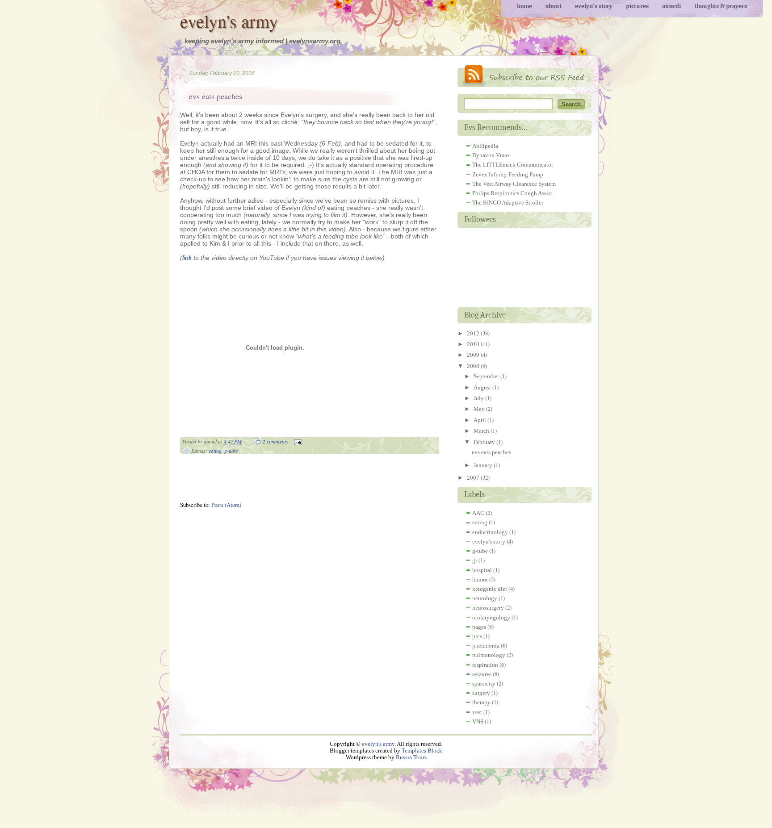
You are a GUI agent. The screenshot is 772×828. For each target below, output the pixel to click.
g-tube (231, 450)
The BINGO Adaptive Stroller (507, 202)
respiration (485, 664)
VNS (477, 721)
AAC (478, 513)
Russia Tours (411, 757)
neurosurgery (488, 607)
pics (477, 636)
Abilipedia (485, 145)
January (484, 465)
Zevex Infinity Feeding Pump (507, 174)
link (187, 257)
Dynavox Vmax (491, 155)
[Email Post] (297, 441)
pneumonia (485, 645)
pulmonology (488, 655)
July (479, 398)
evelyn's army (229, 21)
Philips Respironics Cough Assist (512, 193)
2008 (474, 366)
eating (215, 450)
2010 (474, 344)
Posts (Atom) (226, 505)
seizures (481, 674)
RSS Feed (524, 76)
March (482, 430)
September (487, 376)
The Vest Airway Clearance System (514, 183)
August (483, 387)
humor (480, 579)
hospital (482, 570)
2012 (474, 333)
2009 (474, 354)
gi (474, 560)
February (485, 442)
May (480, 409)
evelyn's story (488, 541)
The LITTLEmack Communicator (512, 164)
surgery (481, 693)
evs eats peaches (215, 96)
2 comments (275, 441)
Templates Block (422, 751)
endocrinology (490, 532)
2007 (474, 477)
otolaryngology (491, 617)
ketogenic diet (489, 588)
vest (477, 712)
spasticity (483, 683)
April (480, 420)
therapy (481, 702)
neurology (484, 598)
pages (479, 626)
